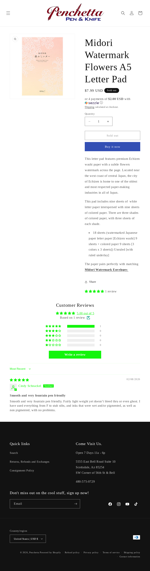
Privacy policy (91, 552)
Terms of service (111, 552)
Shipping (89, 107)
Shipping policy (132, 552)
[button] (8, 13)
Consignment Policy (22, 470)
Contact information (130, 556)
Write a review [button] (75, 354)
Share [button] (92, 281)
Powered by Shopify (50, 552)
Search (14, 452)
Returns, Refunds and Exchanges (29, 461)
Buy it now (112, 146)
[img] (19, 380)
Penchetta (34, 552)
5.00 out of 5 (85, 313)
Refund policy (72, 552)
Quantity (90, 113)
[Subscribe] (75, 503)
